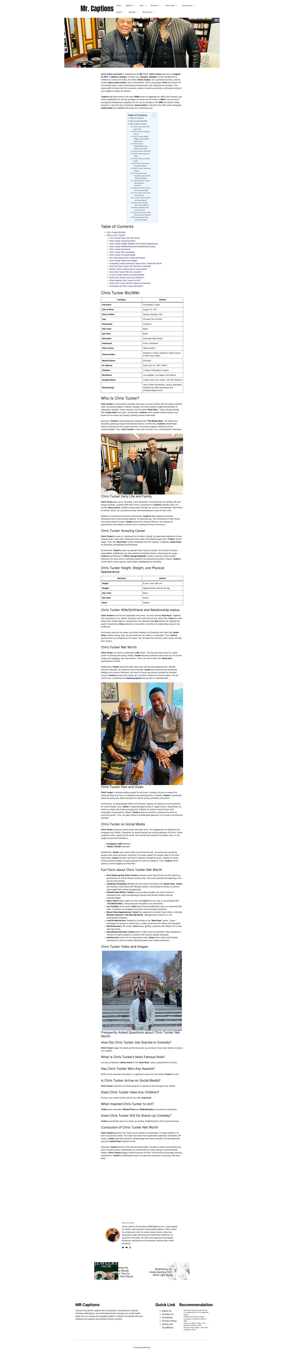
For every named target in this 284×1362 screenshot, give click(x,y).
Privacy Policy (169, 1321)
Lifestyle (132, 12)
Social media (187, 5)
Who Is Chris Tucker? (138, 124)
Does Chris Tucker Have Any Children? (141, 204)
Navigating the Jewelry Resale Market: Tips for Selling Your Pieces (122, 1272)
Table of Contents (136, 118)
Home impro (170, 5)
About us (166, 1311)
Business (154, 5)
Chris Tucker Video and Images (142, 169)
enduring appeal (134, 678)
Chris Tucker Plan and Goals (142, 155)
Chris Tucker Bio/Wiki (138, 121)
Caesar (152, 65)
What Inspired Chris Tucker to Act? (141, 209)
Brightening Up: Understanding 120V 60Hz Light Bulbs (161, 1272)
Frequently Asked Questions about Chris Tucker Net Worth (142, 175)
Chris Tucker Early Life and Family (141, 128)
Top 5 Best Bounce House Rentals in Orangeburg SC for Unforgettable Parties (196, 1312)
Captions (128, 5)
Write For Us (147, 12)
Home (118, 5)
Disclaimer (167, 1317)
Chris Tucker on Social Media (141, 160)
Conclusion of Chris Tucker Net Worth (141, 218)
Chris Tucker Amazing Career (142, 133)
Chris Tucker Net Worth (142, 151)
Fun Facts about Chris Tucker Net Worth (142, 165)
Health (118, 12)
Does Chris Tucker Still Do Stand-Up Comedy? (142, 214)
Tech (142, 5)
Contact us (167, 1314)
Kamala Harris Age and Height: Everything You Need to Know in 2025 (195, 1319)
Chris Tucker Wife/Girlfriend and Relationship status (140, 146)
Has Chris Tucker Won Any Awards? (142, 194)
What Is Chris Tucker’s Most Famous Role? (142, 189)
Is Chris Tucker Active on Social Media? (142, 199)
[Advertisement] (142, 45)
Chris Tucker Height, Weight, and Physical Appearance (141, 139)
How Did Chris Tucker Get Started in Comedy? (142, 183)
